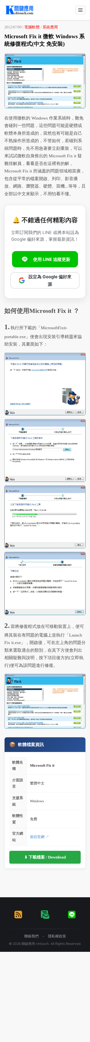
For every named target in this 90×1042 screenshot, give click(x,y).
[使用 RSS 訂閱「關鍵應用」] (18, 914)
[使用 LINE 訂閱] (72, 914)
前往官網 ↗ (39, 837)
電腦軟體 (32, 27)
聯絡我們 (31, 936)
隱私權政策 (57, 936)
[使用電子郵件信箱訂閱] (45, 914)
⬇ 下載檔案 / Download (45, 857)
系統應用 (50, 27)
